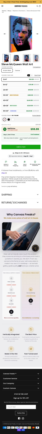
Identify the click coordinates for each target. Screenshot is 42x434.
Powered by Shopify (33, 424)
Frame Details (36, 115)
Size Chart (37, 75)
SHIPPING (6, 195)
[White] (13, 119)
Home (4, 11)
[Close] (40, 2)
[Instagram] (23, 418)
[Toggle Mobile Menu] (3, 6)
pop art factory (12, 186)
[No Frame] (4, 119)
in (28, 75)
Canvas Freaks (11, 424)
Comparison (37, 67)
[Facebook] (19, 418)
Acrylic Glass (7, 70)
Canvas (17, 70)
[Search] (37, 6)
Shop (9, 11)
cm (32, 75)
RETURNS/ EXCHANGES (14, 202)
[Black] (8, 119)
